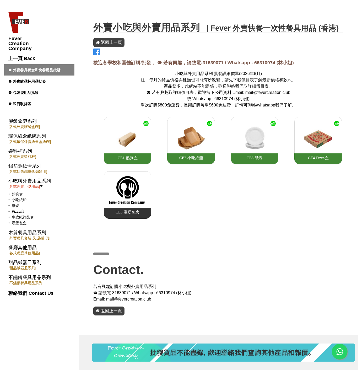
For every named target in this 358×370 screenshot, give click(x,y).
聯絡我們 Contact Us (30, 293)
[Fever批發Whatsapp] (340, 352)
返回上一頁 (111, 42)
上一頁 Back (21, 58)
